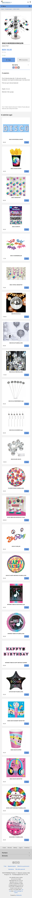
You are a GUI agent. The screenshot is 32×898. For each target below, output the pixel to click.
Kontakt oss (26, 847)
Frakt (5, 866)
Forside (2, 9)
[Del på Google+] (16, 67)
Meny (4, 6)
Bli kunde (10, 847)
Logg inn (21, 847)
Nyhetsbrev (11, 869)
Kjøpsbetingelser (12, 866)
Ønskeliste (24, 60)
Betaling (15, 847)
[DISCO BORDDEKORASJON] (16, 27)
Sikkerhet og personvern (23, 866)
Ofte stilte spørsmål (20, 869)
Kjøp (9, 60)
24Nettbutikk (19, 895)
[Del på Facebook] (13, 67)
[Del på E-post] (18, 67)
